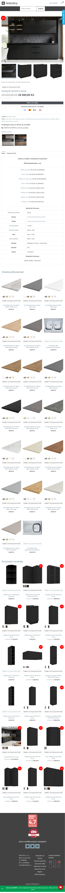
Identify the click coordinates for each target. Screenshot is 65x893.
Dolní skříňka (25, 174)
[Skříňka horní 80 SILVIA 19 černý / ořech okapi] (48, 788)
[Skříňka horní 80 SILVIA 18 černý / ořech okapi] (27, 667)
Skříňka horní (25, 188)
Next (63, 71)
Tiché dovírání (13, 225)
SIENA (57, 119)
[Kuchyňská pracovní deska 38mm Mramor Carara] (9, 296)
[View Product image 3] (40, 71)
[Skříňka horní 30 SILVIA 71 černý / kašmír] (24, 707)
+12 (13, 296)
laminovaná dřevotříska (40, 119)
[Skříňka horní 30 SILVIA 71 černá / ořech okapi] (27, 707)
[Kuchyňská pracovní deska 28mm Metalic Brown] (3, 296)
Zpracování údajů (40, 863)
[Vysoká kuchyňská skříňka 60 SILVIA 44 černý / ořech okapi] (48, 667)
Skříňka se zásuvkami (25, 179)
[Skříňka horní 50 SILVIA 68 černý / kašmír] (45, 626)
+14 (13, 418)
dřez (10, 119)
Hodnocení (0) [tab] (11, 153)
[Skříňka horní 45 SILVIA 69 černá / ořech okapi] (27, 788)
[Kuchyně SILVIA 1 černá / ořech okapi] (6, 748)
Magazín (39, 871)
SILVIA (3, 121)
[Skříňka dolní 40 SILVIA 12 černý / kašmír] (24, 626)
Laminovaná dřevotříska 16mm (36, 217)
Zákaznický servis (39, 869)
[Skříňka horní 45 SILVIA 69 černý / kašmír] (24, 788)
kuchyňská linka (29, 119)
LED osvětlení (13, 239)
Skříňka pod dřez (25, 170)
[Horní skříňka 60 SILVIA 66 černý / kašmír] (45, 748)
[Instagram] (32, 846)
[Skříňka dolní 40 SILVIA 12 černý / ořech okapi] (27, 626)
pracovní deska (51, 119)
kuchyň (22, 119)
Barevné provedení (14, 212)
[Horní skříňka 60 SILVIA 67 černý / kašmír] (3, 788)
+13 (34, 296)
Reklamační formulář (40, 866)
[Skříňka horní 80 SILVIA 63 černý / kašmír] (3, 626)
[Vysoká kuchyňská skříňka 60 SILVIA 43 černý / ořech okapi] (48, 707)
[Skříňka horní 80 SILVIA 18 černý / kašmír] (24, 667)
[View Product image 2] (24, 71)
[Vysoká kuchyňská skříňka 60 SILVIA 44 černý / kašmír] (45, 667)
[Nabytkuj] (27, 846)
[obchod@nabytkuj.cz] (37, 846)
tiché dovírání (9, 121)
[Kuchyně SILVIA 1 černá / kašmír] (3, 748)
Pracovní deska (14, 230)
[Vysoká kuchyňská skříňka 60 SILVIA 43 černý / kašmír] (45, 707)
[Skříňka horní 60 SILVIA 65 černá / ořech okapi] (27, 748)
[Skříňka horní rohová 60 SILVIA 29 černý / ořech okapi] (27, 586)
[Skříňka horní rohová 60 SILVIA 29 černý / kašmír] (24, 586)
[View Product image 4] (56, 71)
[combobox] (28, 8)
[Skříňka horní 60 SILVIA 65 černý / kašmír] (24, 748)
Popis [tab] (3, 153)
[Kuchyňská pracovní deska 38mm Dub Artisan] (6, 296)
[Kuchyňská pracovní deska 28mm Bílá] (24, 296)
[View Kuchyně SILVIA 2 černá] (9, 71)
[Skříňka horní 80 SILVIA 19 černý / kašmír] (45, 788)
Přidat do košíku (32, 103)
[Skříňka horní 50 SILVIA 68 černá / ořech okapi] (48, 626)
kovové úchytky (16, 119)
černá (6, 119)
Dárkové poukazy (40, 874)
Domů (3, 82)
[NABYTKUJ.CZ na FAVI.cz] (34, 833)
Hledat (40, 8)
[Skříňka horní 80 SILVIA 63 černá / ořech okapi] (6, 626)
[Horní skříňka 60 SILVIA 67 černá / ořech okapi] (6, 788)
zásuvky (15, 121)
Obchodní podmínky (40, 861)
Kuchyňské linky (10, 82)
